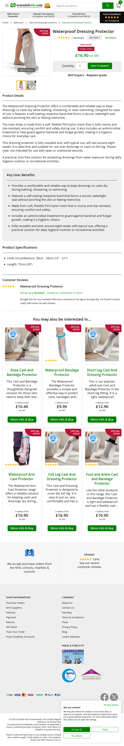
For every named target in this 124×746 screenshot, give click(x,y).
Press (65, 622)
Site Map (67, 612)
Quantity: (68, 66)
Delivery (10, 612)
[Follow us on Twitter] (114, 700)
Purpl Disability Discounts (20, 636)
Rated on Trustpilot (112, 17)
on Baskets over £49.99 (79, 15)
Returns (10, 622)
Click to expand (26, 70)
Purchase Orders (15, 602)
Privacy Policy (69, 627)
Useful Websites (71, 636)
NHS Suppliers (14, 607)
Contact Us (68, 607)
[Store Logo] (26, 5)
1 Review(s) (78, 37)
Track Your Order (15, 631)
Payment (11, 617)
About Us (67, 602)
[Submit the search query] (108, 5)
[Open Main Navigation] (7, 5)
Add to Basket (100, 66)
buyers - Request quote (87, 75)
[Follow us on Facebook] (105, 700)
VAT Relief (11, 627)
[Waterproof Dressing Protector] (21, 85)
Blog (64, 631)
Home (5, 22)
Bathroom (19, 22)
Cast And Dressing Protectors (43, 22)
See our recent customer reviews (89, 565)
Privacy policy (111, 704)
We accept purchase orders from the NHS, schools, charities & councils (29, 567)
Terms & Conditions (73, 617)
